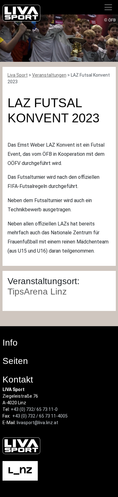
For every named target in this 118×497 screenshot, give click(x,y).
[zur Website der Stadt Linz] (20, 470)
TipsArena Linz (37, 291)
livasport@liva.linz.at (37, 422)
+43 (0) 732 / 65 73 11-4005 (40, 415)
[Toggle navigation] (108, 7)
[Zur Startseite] (21, 14)
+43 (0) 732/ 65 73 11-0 (34, 409)
